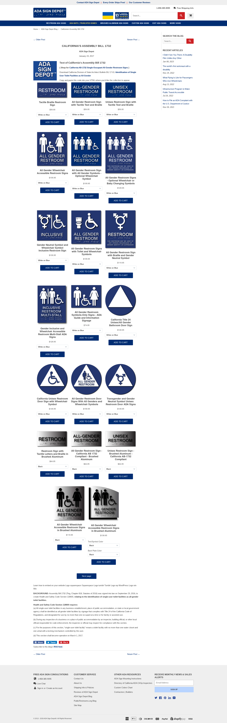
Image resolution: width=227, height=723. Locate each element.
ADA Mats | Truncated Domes (83, 23)
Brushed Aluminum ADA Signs (114, 23)
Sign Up (174, 689)
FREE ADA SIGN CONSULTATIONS (50, 674)
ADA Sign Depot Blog (49, 29)
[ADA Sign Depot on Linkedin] (169, 698)
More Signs (175, 23)
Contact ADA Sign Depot (88, 2)
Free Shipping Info (185, 8)
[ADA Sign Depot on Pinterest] (165, 698)
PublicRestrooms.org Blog (85, 701)
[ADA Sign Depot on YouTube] (174, 698)
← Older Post (39, 39)
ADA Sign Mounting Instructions (127, 678)
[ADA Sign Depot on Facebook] (160, 698)
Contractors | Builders (123, 692)
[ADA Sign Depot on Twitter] (156, 698)
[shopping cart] (190, 16)
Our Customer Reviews (139, 2)
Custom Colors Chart (123, 687)
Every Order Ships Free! (114, 2)
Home (35, 29)
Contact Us (79, 678)
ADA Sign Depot (49, 718)
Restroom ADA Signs (56, 23)
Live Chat (40, 683)
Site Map (77, 705)
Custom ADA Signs (140, 23)
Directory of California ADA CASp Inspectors (133, 683)
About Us (78, 683)
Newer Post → (133, 39)
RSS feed (58, 647)
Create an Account (54, 688)
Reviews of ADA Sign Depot (86, 692)
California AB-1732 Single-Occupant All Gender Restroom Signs (98, 67)
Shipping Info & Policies (84, 687)
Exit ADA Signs (159, 23)
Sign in (40, 688)
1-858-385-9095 (163, 8)
